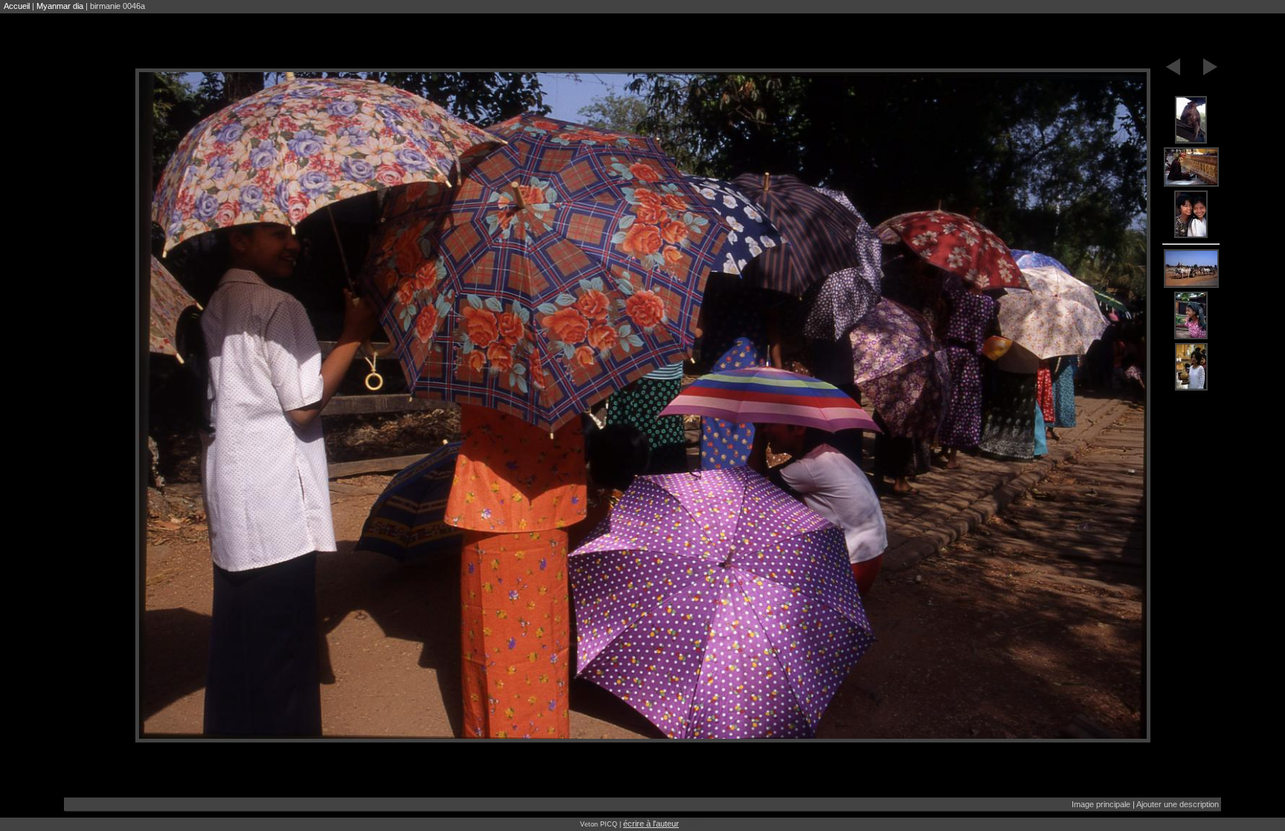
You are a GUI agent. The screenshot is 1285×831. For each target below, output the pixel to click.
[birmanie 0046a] (1191, 120)
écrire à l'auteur (651, 823)
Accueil (17, 5)
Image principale (1101, 804)
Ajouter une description (1177, 804)
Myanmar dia (59, 5)
